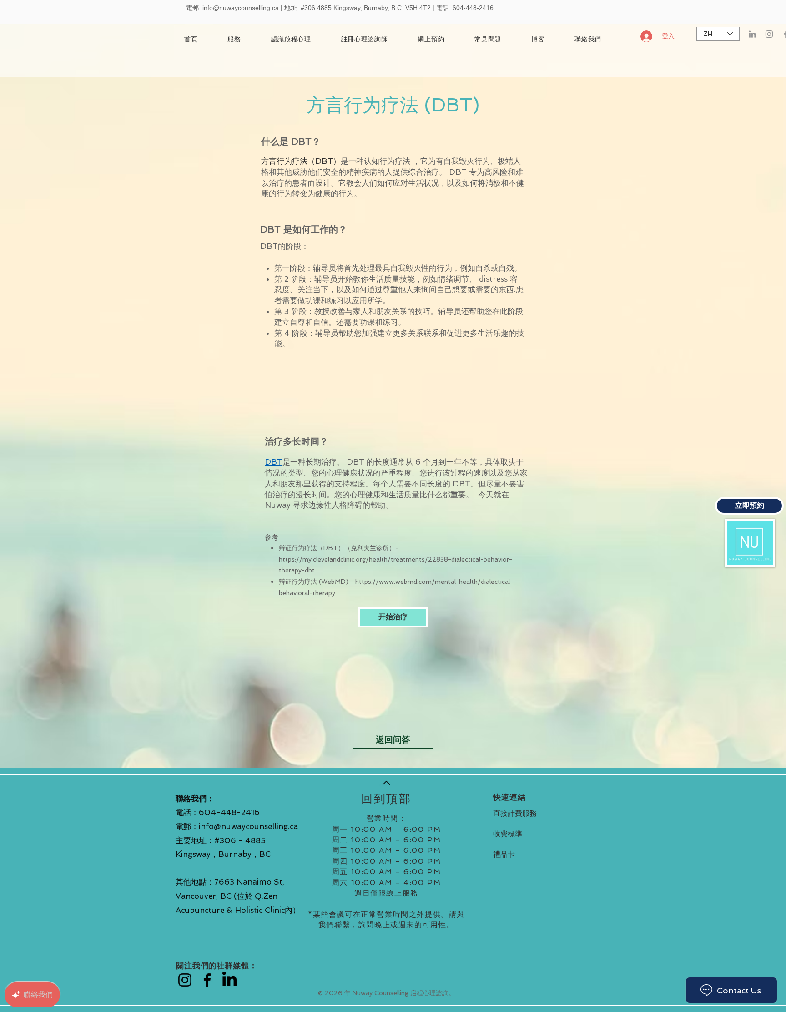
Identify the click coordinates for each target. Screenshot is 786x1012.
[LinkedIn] (752, 34)
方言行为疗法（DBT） (301, 161)
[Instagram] (769, 34)
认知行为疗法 (387, 161)
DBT (273, 461)
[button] (364, 39)
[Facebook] (207, 980)
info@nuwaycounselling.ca (240, 7)
